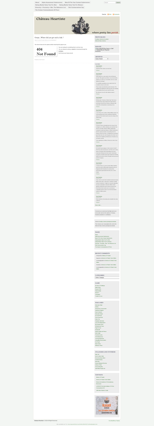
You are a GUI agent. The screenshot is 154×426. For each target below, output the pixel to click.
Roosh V (97, 292)
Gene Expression (99, 317)
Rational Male (98, 290)
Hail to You (97, 319)
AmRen (96, 306)
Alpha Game (98, 287)
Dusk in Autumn (98, 312)
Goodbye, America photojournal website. (107, 221)
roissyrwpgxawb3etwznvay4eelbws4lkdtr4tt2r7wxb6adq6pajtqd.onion (82, 424)
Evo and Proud (98, 315)
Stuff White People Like (100, 368)
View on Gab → (98, 205)
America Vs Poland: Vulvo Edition (109, 258)
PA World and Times (99, 326)
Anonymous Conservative (100, 308)
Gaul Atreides (99, 65)
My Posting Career (99, 324)
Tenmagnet (97, 294)
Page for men (98, 327)
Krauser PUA (98, 289)
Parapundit (97, 329)
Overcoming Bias (99, 366)
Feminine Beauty (98, 359)
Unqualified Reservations (100, 340)
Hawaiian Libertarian (99, 320)
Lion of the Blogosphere (100, 322)
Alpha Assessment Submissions (52, 2)
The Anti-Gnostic (98, 334)
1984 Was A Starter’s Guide (102, 390)
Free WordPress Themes (114, 420)
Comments (116, 14)
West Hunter (98, 343)
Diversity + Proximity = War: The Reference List (50, 7)
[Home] (77, 25)
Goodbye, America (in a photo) (101, 39)
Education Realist (99, 313)
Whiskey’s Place (98, 345)
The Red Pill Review (99, 338)
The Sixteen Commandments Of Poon (47, 10)
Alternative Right (98, 305)
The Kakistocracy (99, 336)
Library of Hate (98, 364)
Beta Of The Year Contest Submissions (77, 2)
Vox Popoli (97, 342)
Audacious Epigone (99, 310)
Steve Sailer (97, 333)
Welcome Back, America (100, 40)
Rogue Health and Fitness (100, 331)
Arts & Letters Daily (99, 356)
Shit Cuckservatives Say (76, 7)
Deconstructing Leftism (100, 357)
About (37, 2)
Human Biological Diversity (101, 363)
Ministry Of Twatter (106, 255)
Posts (110, 14)
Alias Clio (97, 354)
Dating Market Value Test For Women (71, 5)
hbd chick (97, 361)
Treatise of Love (98, 296)
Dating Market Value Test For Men (46, 5)
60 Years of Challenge (100, 285)
